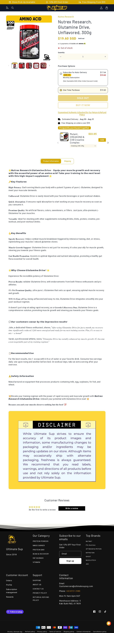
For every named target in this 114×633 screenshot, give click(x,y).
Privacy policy (42, 631)
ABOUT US (37, 585)
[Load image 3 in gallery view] (29, 66)
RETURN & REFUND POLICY (41, 598)
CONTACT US (38, 589)
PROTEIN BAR (38, 550)
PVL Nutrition (91, 545)
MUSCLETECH (91, 560)
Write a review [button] (71, 508)
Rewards (10, 597)
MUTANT (89, 541)
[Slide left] (8, 65)
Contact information (84, 631)
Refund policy (30, 631)
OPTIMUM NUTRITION (94, 549)
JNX (87, 564)
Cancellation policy (100, 631)
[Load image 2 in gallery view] (22, 66)
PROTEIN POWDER (40, 541)
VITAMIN (36, 562)
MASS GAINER (39, 546)
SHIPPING (37, 580)
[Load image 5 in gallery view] (43, 66)
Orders (9, 580)
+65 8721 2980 (73, 591)
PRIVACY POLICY (40, 593)
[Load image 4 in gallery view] (36, 66)
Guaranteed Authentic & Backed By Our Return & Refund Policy (82, 113)
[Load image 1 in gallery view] (15, 66)
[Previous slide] (58, 142)
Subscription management (11, 591)
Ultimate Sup (17, 632)
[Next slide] (108, 142)
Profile (9, 585)
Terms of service (55, 631)
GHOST (88, 556)
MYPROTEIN (90, 553)
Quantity (61, 52)
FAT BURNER (38, 558)
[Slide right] (49, 65)
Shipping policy (69, 631)
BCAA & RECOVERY (41, 554)
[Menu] (7, 8)
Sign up (70, 561)
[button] (12, 8)
